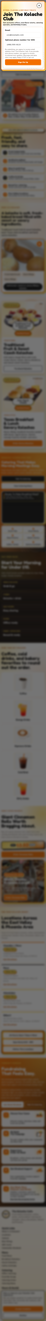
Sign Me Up (23, 62)
